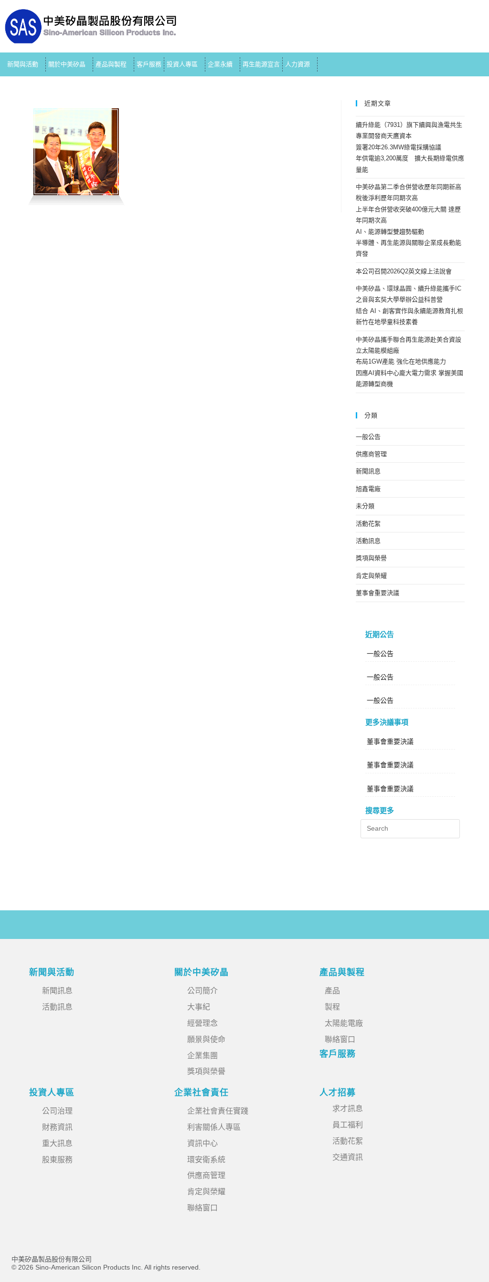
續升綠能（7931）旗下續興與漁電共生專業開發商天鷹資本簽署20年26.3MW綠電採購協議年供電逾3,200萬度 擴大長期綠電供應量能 (410, 147)
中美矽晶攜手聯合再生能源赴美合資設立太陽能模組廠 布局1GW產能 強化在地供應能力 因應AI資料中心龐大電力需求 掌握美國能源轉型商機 (409, 362)
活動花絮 (368, 523)
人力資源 (297, 64)
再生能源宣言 (261, 64)
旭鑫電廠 (368, 488)
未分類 (365, 506)
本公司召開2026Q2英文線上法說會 (404, 271)
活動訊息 (368, 540)
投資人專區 (182, 64)
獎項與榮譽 (371, 558)
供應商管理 (371, 454)
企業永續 (220, 64)
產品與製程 (111, 64)
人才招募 (337, 1092)
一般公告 (368, 436)
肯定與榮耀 (371, 575)
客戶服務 (149, 64)
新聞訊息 (368, 471)
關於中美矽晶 (66, 64)
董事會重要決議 (377, 592)
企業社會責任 (201, 1092)
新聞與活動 (22, 64)
